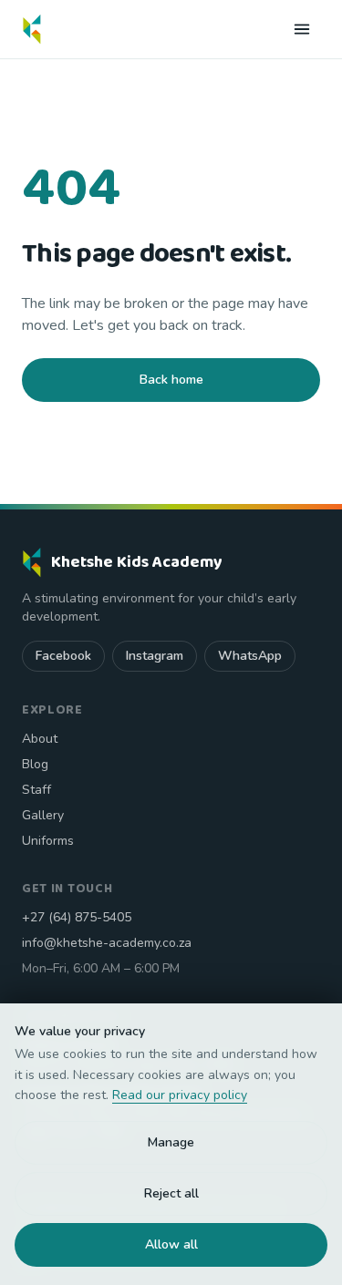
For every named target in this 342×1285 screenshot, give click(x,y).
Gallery (43, 815)
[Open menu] (302, 29)
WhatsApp (250, 655)
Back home (171, 379)
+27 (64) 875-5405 (76, 917)
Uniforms (48, 840)
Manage (171, 1142)
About (39, 738)
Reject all (171, 1193)
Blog (35, 764)
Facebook (63, 655)
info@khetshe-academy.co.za (107, 942)
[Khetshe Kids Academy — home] (32, 29)
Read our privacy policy (179, 1095)
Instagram (154, 655)
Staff (36, 789)
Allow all (171, 1244)
